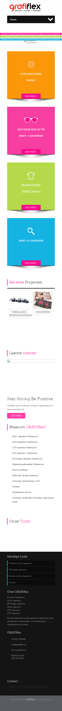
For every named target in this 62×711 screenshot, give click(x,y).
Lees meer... (31, 96)
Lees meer (16, 416)
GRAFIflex (30, 699)
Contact (12, 582)
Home (13, 19)
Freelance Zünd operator (20, 576)
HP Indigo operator (17, 570)
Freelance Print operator (20, 563)
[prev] (47, 281)
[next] (52, 281)
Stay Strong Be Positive (30, 399)
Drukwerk (43, 312)
